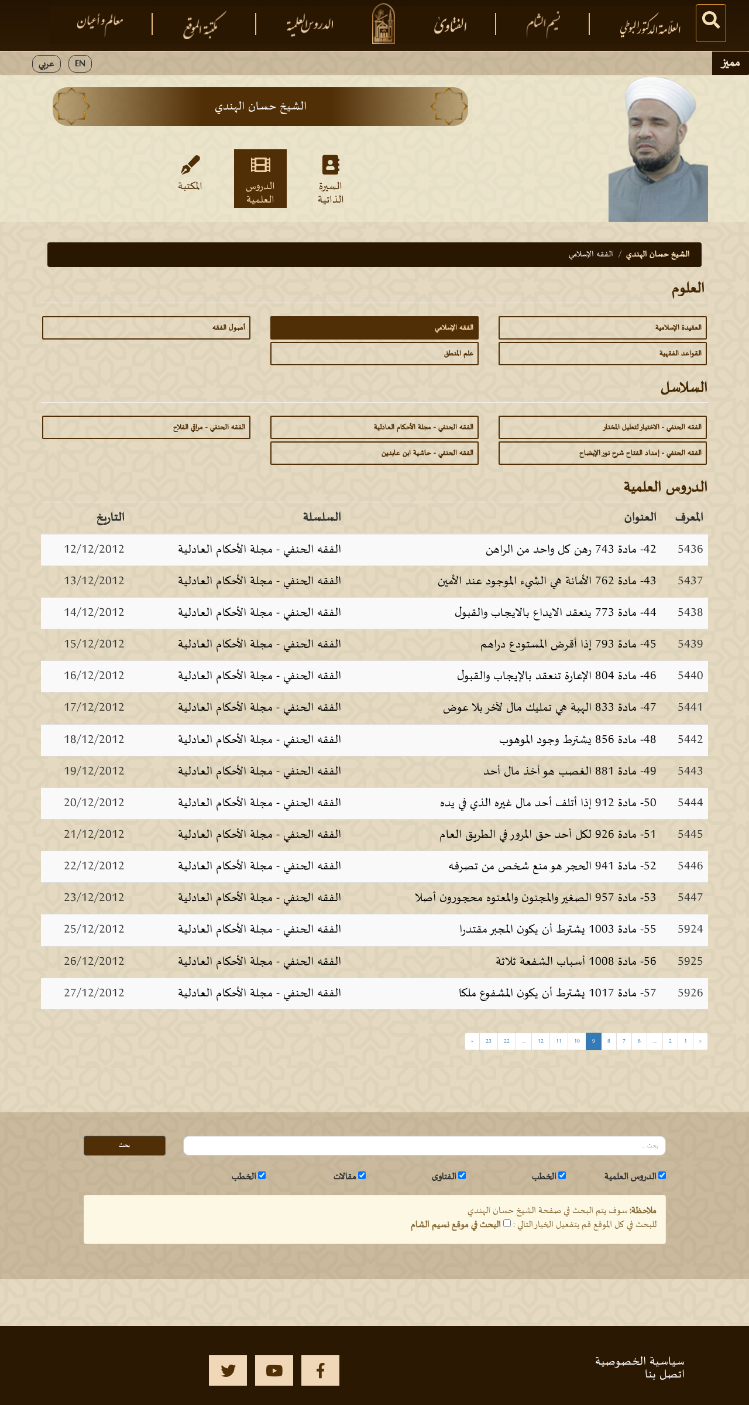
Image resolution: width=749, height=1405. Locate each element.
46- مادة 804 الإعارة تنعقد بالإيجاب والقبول (557, 676)
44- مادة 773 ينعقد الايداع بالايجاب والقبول (556, 612)
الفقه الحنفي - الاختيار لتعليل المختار (652, 427)
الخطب (544, 1176)
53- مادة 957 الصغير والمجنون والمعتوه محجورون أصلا (536, 898)
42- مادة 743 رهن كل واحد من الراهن (571, 549)
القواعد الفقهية (680, 353)
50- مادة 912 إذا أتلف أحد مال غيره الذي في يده (548, 803)
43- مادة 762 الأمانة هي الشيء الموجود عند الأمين (547, 581)
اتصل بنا (665, 1374)
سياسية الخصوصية (640, 1361)
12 (541, 1041)
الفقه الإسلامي (454, 327)
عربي (46, 64)
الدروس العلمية (260, 192)
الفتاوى (444, 1176)
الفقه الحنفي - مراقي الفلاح (209, 427)
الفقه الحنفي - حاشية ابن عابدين (427, 453)
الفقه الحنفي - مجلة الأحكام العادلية (423, 427)
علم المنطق (458, 353)
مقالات (345, 1176)
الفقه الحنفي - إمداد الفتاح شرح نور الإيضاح (640, 453)
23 (489, 1041)
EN (80, 64)
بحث (124, 1145)
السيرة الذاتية (331, 192)
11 (559, 1041)
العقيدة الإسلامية (678, 327)
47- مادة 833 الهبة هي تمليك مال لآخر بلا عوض (550, 707)
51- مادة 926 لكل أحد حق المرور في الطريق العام (548, 834)
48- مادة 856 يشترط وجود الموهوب (578, 740)
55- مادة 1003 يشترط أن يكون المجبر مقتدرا (558, 929)
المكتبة (190, 186)
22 (507, 1041)
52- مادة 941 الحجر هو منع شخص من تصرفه (552, 866)
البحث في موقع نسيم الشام (456, 1224)
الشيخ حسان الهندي (658, 254)
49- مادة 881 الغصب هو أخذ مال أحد (570, 771)
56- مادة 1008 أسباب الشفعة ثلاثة (576, 961)
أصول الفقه (228, 327)
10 (577, 1041)
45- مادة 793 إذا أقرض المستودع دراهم (568, 644)
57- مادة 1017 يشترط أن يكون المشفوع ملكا (558, 993)
